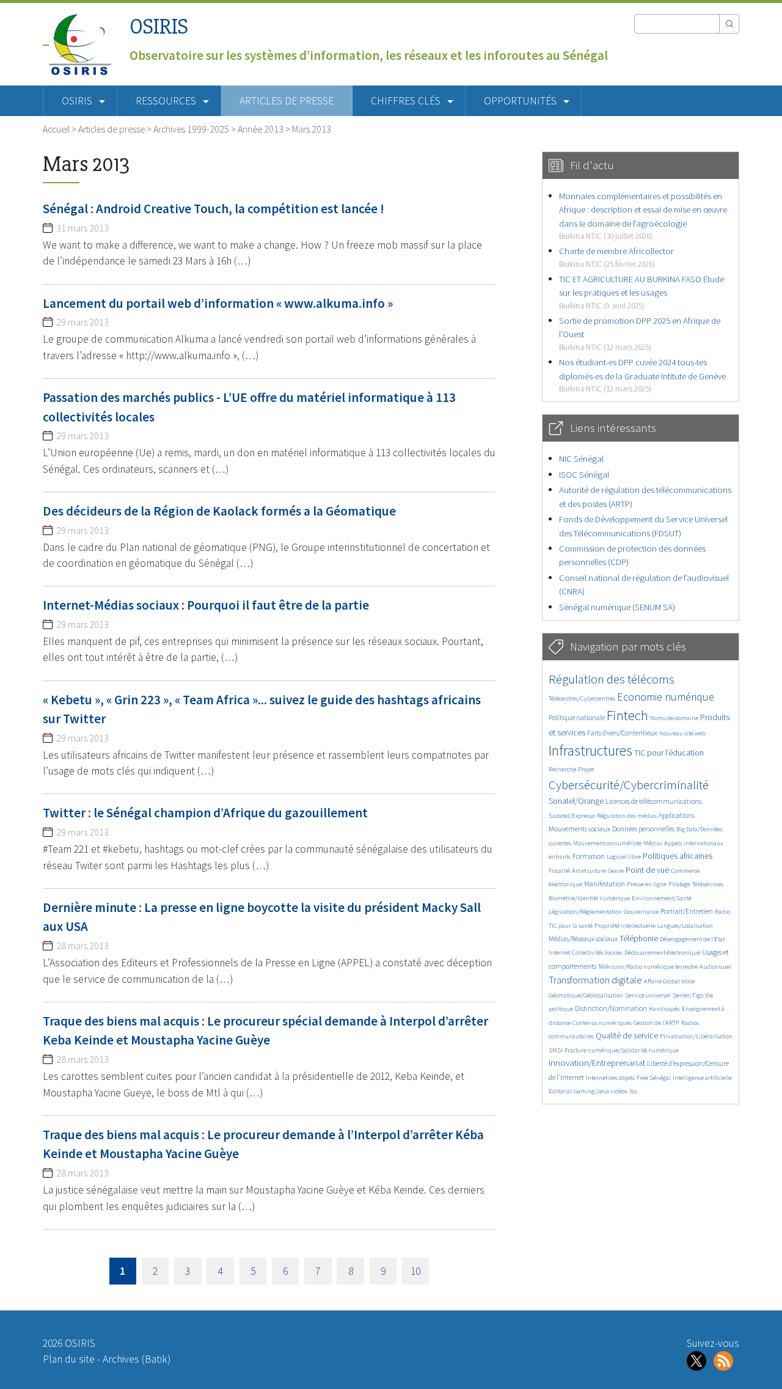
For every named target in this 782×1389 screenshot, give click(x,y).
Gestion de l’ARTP (656, 1023)
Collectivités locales (597, 953)
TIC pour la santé (571, 926)
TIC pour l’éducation (669, 753)
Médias (652, 843)
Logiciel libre (624, 857)
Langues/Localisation (685, 926)
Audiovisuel (715, 967)
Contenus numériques (602, 1023)
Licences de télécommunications (653, 801)
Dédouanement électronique (662, 953)
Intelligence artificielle (702, 1078)
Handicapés (664, 1009)
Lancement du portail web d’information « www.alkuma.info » (218, 303)
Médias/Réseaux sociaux (583, 938)
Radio (722, 912)
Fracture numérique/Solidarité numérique (622, 1050)
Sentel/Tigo (688, 995)
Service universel (648, 995)
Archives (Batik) (136, 1359)
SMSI (556, 1050)
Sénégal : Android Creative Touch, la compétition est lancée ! (213, 208)
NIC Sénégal (581, 458)
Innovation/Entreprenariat (597, 1062)
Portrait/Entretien (686, 911)
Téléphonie (638, 938)
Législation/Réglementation (585, 912)
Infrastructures (590, 750)
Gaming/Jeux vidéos (600, 1091)
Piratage (679, 884)
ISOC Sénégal (584, 474)
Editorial (560, 1091)
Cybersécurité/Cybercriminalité (629, 784)
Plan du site (69, 1359)
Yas (633, 1091)
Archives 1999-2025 (191, 129)
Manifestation (604, 883)
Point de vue (647, 870)
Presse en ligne (647, 884)
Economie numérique (665, 697)
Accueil (56, 129)
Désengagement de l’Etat (692, 939)
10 (415, 1271)
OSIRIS (159, 26)
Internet (559, 953)
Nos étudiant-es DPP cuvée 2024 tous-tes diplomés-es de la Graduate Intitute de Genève (642, 375)
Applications (677, 815)
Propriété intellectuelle (625, 926)
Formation (588, 856)
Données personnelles (643, 828)
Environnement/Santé (662, 898)
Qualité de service (627, 1035)
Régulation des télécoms (611, 679)
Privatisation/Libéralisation (696, 1036)
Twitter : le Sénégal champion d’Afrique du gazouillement (205, 812)
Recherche (562, 769)
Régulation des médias (627, 816)
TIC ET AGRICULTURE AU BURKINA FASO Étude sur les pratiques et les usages (641, 292)
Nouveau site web (682, 733)
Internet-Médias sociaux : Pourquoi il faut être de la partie (206, 605)
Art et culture (589, 871)
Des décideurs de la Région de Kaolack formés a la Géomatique (219, 511)
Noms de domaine (674, 718)
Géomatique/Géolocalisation (586, 995)
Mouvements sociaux (579, 828)
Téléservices (707, 884)
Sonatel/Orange (576, 801)
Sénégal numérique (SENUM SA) (617, 607)
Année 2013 (260, 129)
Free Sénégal (654, 1078)
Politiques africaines (677, 856)
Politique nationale (577, 717)
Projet (586, 769)
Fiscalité (559, 871)
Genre (616, 871)
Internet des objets (610, 1078)
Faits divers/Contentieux (622, 732)
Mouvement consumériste (607, 843)
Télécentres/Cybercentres (582, 698)
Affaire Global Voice (669, 981)
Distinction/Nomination (611, 1008)
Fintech (627, 715)
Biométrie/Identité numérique (589, 898)
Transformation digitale (595, 980)
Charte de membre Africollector (616, 257)
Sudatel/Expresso (572, 816)
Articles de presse (286, 101)
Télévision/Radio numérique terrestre (648, 967)
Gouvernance (641, 912)
